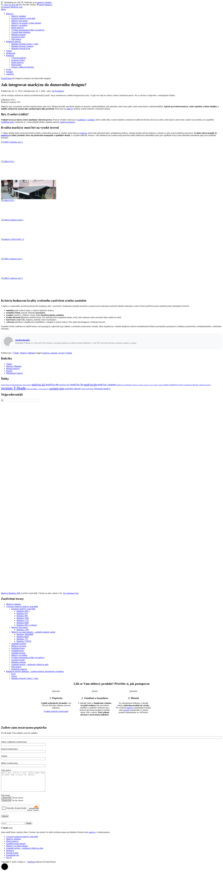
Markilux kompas (18, 34)
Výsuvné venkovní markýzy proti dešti (22, 606)
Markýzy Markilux (28, 353)
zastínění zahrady (73, 388)
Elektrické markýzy (19, 669)
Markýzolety (16, 65)
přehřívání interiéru (205, 385)
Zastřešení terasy (8, 122)
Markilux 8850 (23, 637)
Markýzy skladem (18, 16)
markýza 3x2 (38, 384)
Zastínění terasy (17, 650)
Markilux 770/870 (24, 641)
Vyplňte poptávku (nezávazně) (56, 711)
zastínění (90, 120)
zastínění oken (56, 388)
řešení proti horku (87, 389)
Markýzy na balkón (19, 25)
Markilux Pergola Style (20, 48)
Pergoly (9, 371)
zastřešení (81, 120)
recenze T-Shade (65, 353)
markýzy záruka (158, 385)
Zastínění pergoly (18, 653)
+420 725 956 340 (10, 5)
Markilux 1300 (23, 630)
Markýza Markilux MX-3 (11, 593)
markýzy (69, 109)
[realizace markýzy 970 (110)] (28, 161)
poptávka (10, 74)
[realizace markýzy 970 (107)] (28, 198)
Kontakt (9, 72)
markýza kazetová (67, 122)
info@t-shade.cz (45, 5)
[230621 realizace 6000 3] (28, 278)
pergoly (127, 710)
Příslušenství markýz (14, 373)
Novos (14, 676)
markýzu (83, 133)
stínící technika (31, 389)
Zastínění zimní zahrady (16, 843)
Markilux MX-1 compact (27, 625)
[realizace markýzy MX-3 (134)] (28, 239)
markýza (5, 135)
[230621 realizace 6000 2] (28, 259)
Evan (13, 674)
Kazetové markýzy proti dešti (23, 18)
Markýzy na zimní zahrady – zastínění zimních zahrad (33, 632)
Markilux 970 (22, 613)
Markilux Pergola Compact (22, 46)
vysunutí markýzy (43, 389)
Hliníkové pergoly (13, 41)
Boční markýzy (17, 28)
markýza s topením (137, 385)
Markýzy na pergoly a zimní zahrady (26, 23)
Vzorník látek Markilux (20, 32)
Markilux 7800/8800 (25, 634)
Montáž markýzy (13, 368)
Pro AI (9, 857)
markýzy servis (148, 385)
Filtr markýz (16, 39)
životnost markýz (102, 388)
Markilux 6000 (23, 623)
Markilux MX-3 (23, 611)
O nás (8, 69)
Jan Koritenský (58, 91)
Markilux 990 (22, 616)
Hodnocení (10, 53)
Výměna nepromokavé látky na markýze (27, 30)
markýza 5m (76, 384)
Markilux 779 (22, 639)
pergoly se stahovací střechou (188, 385)
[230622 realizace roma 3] (28, 220)
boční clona (5, 385)
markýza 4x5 (64, 385)
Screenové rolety (18, 37)
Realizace (10, 55)
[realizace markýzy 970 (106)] (28, 200)
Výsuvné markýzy (18, 58)
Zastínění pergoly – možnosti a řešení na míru (29, 664)
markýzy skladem (44, 2)
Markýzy (10, 14)
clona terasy (27, 385)
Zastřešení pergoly (18, 643)
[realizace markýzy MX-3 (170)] (28, 142)
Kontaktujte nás (12, 855)
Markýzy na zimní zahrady (17, 846)
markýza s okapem (49, 353)
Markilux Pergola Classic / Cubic (24, 44)
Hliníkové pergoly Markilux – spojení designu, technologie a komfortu (35, 671)
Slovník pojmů (12, 853)
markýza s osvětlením (124, 385)
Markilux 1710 (23, 620)
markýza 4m (52, 384)
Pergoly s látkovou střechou (22, 67)
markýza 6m (90, 384)
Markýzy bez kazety (19, 21)
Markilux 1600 (23, 618)
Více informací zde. (71, 593)
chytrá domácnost (16, 385)
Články (9, 51)
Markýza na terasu (18, 646)
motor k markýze (170, 385)
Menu (3, 9)
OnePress (31, 862)
